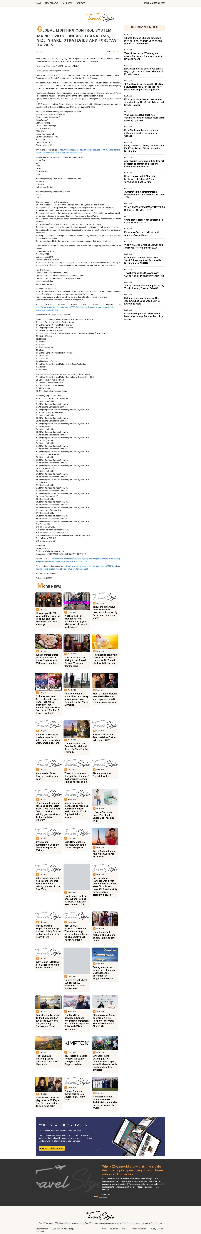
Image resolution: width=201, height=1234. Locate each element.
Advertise (114, 1229)
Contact (125, 1229)
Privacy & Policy (156, 1229)
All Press (67, 3)
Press (103, 1229)
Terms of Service (139, 1229)
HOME (38, 3)
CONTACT (81, 3)
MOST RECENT (51, 3)
